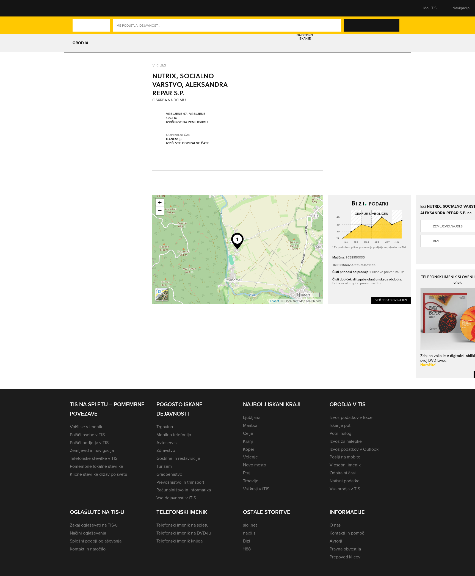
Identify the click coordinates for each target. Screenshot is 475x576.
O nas (335, 525)
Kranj (248, 441)
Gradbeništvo (169, 474)
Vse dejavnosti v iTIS (176, 498)
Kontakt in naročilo (88, 549)
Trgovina (164, 427)
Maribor (250, 425)
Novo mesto (254, 465)
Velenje (250, 457)
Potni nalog (340, 433)
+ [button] (160, 202)
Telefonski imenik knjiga (179, 541)
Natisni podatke (345, 481)
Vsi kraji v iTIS (256, 489)
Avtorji (336, 541)
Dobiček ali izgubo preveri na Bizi (356, 283)
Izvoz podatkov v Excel (352, 417)
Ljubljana (251, 417)
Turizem (164, 466)
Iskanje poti (341, 425)
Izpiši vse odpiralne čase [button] (187, 143)
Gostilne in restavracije (178, 458)
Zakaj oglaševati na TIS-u (94, 525)
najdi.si (249, 533)
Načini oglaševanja (88, 533)
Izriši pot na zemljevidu (187, 122)
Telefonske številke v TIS (93, 458)
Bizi (246, 541)
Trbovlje (250, 481)
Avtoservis (166, 442)
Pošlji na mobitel (345, 457)
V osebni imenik (345, 465)
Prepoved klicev (345, 557)
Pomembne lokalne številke (96, 466)
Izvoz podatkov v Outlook (354, 449)
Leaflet (274, 301)
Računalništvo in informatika (183, 490)
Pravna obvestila (345, 549)
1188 (247, 549)
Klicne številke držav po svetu (98, 474)
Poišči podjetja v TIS (89, 442)
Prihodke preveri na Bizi (387, 271)
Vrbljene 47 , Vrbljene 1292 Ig (185, 116)
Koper (248, 449)
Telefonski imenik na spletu (182, 525)
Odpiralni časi (343, 473)
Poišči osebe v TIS (87, 435)
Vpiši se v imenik (86, 427)
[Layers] (162, 294)
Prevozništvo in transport (180, 482)
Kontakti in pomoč (347, 533)
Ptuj (246, 473)
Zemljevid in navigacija (92, 450)
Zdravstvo (165, 450)
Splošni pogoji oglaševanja (95, 541)
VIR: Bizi (159, 65)
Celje (248, 433)
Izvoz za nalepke (346, 441)
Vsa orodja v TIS (345, 489)
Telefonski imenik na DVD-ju (183, 533)
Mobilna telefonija (173, 435)
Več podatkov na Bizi (391, 300)
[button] (79, 8)
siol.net (250, 525)
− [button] (160, 210)
